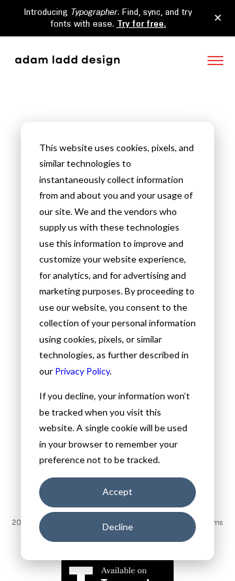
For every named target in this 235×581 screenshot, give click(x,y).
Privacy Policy (82, 370)
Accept (117, 491)
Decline (117, 526)
